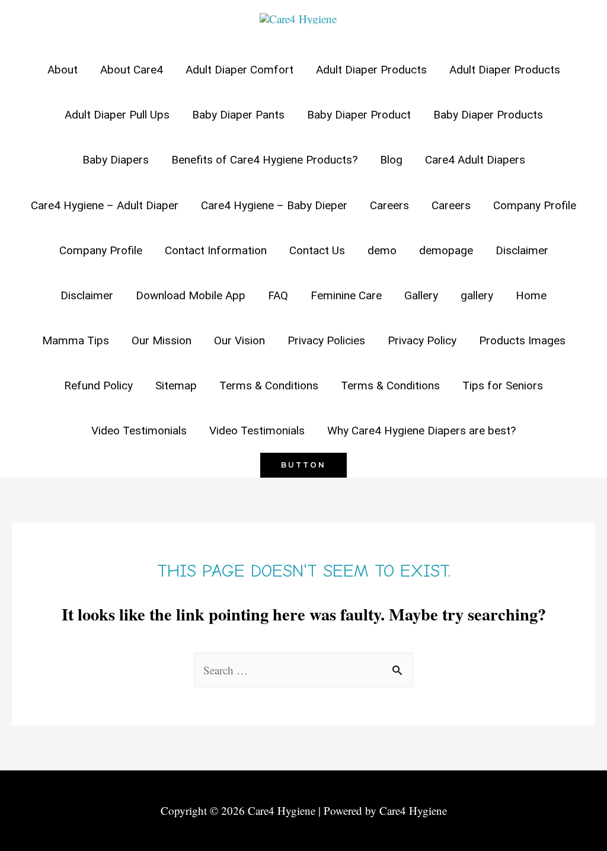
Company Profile (534, 205)
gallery (477, 295)
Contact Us (317, 250)
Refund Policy (98, 385)
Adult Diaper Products (371, 69)
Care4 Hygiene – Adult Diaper (104, 205)
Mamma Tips (75, 340)
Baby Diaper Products (488, 114)
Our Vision (239, 340)
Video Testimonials (139, 430)
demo (382, 250)
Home (531, 295)
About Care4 (131, 69)
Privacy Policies (326, 340)
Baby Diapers (115, 160)
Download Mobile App (190, 295)
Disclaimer (522, 250)
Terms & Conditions (268, 385)
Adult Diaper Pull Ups (117, 114)
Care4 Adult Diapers (475, 160)
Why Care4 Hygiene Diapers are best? (421, 430)
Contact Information (216, 250)
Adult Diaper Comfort (239, 69)
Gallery (421, 295)
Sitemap (176, 385)
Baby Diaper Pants (238, 114)
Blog (391, 160)
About (62, 69)
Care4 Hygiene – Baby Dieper (274, 205)
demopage (446, 250)
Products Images (522, 340)
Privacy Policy (422, 340)
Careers (389, 205)
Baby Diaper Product (359, 114)
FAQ (278, 295)
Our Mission (161, 340)
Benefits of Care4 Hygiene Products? (264, 160)
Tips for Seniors (502, 385)
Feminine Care (346, 295)
